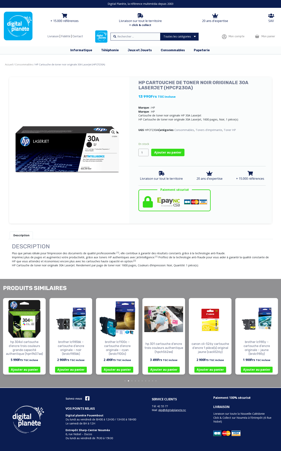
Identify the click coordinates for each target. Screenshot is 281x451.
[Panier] (257, 36)
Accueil (9, 64)
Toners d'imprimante (209, 130)
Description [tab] (21, 235)
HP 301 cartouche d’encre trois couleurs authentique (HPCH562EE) (164, 348)
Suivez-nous (74, 398)
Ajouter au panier (167, 152)
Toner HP (230, 130)
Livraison (53, 36)
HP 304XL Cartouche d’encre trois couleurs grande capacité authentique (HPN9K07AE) (24, 348)
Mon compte (236, 36)
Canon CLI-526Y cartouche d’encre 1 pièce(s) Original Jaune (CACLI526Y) (210, 348)
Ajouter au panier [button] (24, 369)
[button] (113, 132)
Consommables (24, 64)
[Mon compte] (224, 36)
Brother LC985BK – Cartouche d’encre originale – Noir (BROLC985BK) (71, 348)
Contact (77, 36)
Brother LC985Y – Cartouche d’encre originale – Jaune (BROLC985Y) (257, 348)
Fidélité (65, 36)
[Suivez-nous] (87, 398)
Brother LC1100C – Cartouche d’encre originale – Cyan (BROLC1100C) (117, 348)
